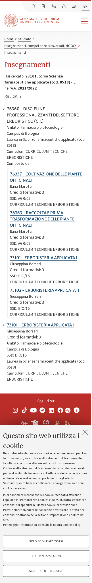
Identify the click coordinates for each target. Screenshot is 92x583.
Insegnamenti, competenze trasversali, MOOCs (40, 45)
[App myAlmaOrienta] (46, 422)
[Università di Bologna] (32, 20)
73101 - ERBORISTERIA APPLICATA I (43, 257)
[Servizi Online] (54, 6)
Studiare (24, 39)
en (85, 6)
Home (9, 39)
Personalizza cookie (46, 556)
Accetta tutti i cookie (46, 571)
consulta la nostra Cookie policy (59, 525)
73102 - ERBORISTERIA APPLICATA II (44, 290)
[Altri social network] (76, 410)
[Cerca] (34, 6)
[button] (75, 21)
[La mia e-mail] (74, 6)
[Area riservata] (64, 6)
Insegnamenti (15, 52)
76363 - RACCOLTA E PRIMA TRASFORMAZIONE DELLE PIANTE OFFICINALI (42, 219)
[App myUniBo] (35, 422)
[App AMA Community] (68, 422)
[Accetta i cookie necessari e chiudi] (85, 432)
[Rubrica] (44, 6)
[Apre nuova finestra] (15, 410)
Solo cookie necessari (46, 541)
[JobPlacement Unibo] (57, 422)
